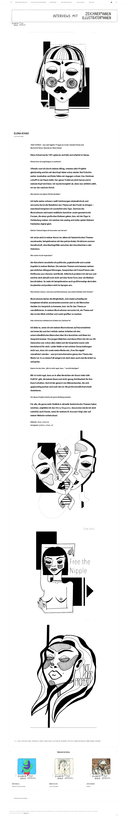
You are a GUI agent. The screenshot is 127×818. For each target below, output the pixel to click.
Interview (64, 741)
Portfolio (70, 741)
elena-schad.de (43, 422)
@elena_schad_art (46, 425)
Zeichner (97, 741)
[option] (26, 773)
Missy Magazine (63, 408)
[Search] (116, 2)
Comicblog (35, 741)
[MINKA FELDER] (63, 768)
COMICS (14, 786)
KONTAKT (91, 2)
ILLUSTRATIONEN (18, 136)
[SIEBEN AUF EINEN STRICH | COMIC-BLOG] (63, 18)
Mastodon (26, 813)
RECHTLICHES (80, 2)
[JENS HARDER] (100, 768)
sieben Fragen (90, 741)
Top (117, 814)
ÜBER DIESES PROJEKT (21, 2)
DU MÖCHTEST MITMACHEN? (38, 2)
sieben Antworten (79, 741)
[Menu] (11, 2)
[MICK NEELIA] (26, 768)
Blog (19, 741)
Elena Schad (48, 741)
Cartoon (24, 741)
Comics (41, 741)
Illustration (56, 741)
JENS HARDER (90, 784)
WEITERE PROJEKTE (66, 2)
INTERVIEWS (53, 2)
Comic (29, 741)
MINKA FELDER (53, 784)
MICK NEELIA (15, 784)
